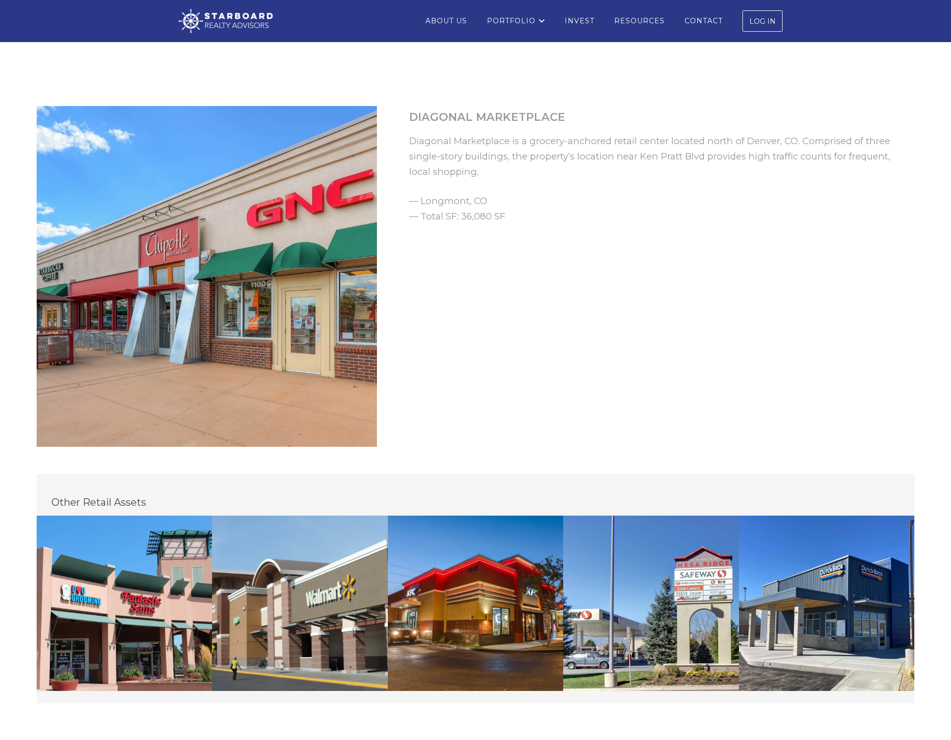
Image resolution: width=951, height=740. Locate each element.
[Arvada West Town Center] (124, 603)
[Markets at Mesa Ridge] (651, 603)
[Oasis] (827, 603)
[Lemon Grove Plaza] (476, 603)
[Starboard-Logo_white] (225, 21)
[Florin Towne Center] (300, 603)
